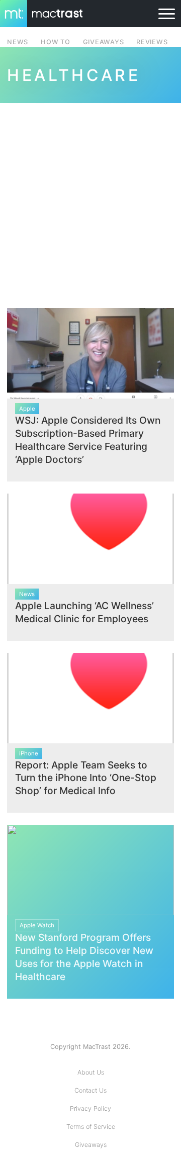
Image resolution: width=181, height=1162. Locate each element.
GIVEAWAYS (103, 42)
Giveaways (91, 1144)
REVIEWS (151, 42)
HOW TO (55, 42)
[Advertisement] (90, 199)
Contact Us (90, 1090)
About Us (90, 1072)
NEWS (17, 42)
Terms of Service (90, 1126)
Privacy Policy (90, 1108)
